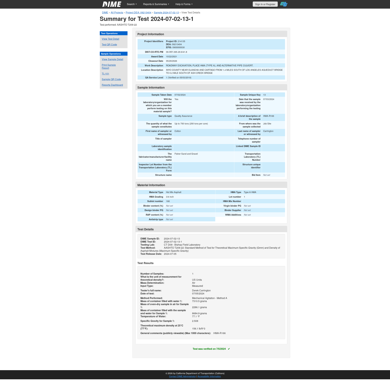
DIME (105, 12)
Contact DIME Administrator (182, 376)
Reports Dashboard (112, 85)
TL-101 (105, 73)
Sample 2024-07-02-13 (166, 12)
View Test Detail (110, 39)
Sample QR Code (111, 79)
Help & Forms (183, 4)
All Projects (117, 12)
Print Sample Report (109, 66)
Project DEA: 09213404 (138, 12)
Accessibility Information (209, 376)
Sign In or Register (265, 4)
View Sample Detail (112, 59)
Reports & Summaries (155, 4)
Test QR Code (109, 44)
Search (131, 4)
